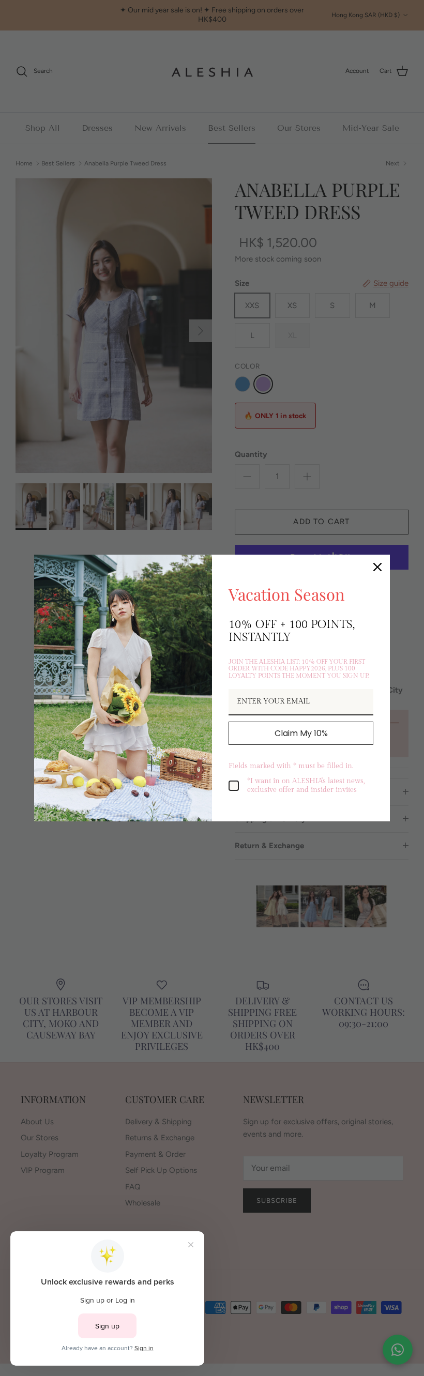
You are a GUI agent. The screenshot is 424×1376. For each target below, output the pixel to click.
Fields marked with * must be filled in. (291, 766)
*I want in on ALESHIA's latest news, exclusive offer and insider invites (306, 785)
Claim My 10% (301, 733)
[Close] (377, 567)
